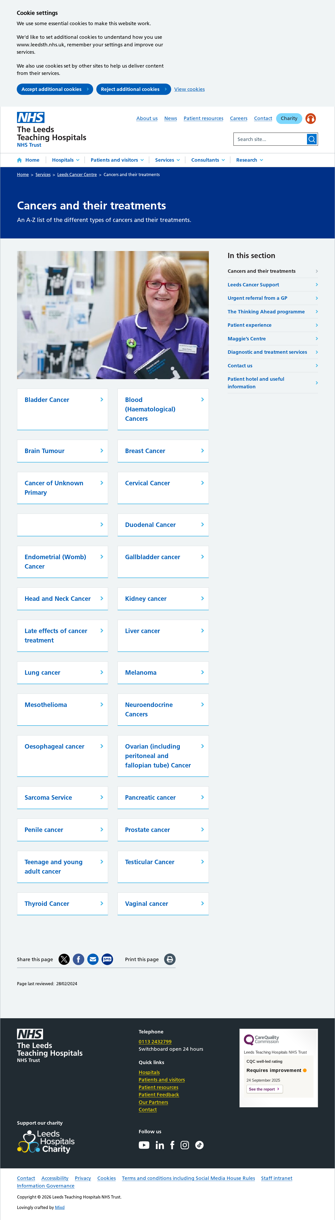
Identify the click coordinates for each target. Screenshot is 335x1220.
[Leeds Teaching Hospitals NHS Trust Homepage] (51, 129)
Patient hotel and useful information (256, 383)
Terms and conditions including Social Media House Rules (188, 1178)
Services (164, 160)
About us (147, 118)
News (170, 118)
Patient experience (250, 325)
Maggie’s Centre (247, 339)
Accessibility (55, 1178)
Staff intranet (276, 1178)
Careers (238, 118)
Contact (263, 118)
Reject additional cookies (130, 89)
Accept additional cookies (51, 89)
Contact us (240, 366)
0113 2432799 (155, 1042)
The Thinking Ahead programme (266, 312)
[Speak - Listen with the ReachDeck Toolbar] (310, 118)
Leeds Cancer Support (253, 285)
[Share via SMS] (107, 959)
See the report (262, 1089)
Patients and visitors (114, 160)
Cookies (106, 1178)
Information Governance (46, 1186)
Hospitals (63, 160)
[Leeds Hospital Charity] (54, 1142)
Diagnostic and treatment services (267, 352)
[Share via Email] (93, 959)
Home (32, 160)
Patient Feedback (159, 1095)
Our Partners (153, 1102)
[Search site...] (270, 139)
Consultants (205, 160)
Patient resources (203, 118)
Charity (289, 118)
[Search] (312, 139)
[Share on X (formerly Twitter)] (64, 959)
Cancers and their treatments (261, 271)
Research (246, 160)
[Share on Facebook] (78, 959)
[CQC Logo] (261, 1044)
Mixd (60, 1207)
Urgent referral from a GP (257, 298)
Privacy (83, 1178)
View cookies (189, 89)
